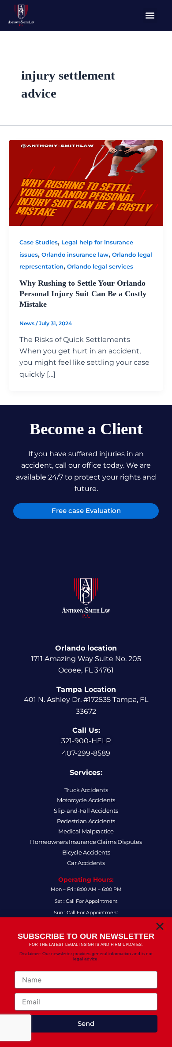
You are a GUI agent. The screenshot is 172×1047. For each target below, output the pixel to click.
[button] (160, 926)
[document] (86, 523)
